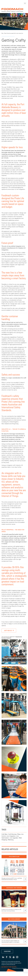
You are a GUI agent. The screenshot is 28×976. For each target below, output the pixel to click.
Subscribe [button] (7, 951)
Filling (18, 834)
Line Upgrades (14, 838)
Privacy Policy (24, 968)
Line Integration (11, 836)
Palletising (10, 840)
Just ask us (8, 630)
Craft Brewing (12, 834)
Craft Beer (4, 834)
